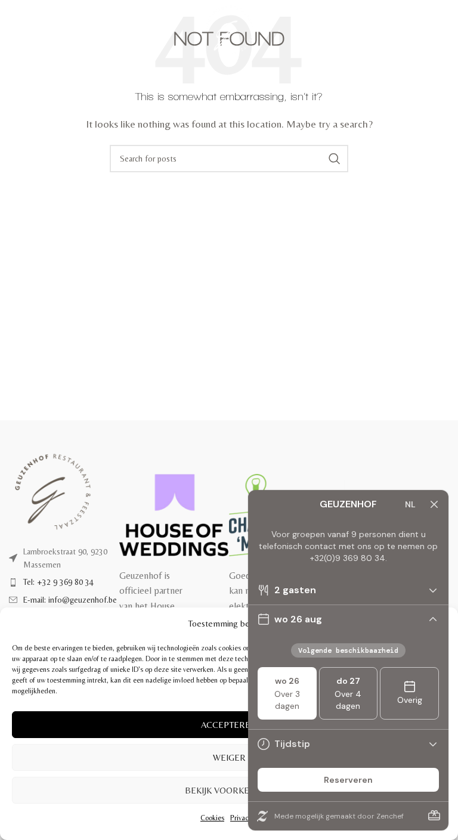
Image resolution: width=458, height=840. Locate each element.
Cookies (212, 818)
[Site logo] (229, 29)
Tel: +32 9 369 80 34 (58, 582)
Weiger (229, 757)
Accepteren (229, 725)
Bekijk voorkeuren (229, 790)
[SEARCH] (334, 158)
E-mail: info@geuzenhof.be (70, 600)
